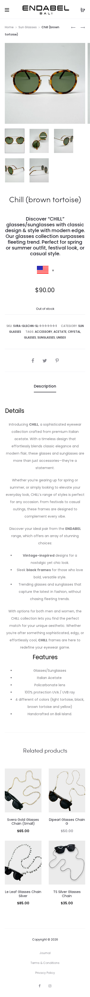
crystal (74, 332)
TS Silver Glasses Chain (67, 893)
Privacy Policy (45, 973)
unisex (61, 337)
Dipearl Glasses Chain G (67, 821)
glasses (30, 337)
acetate (60, 332)
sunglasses (46, 337)
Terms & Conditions (45, 963)
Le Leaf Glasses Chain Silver (23, 893)
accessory (43, 332)
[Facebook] (40, 986)
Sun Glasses (27, 27)
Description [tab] (45, 386)
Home (9, 27)
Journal (45, 953)
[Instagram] (49, 986)
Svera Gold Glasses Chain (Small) (23, 821)
